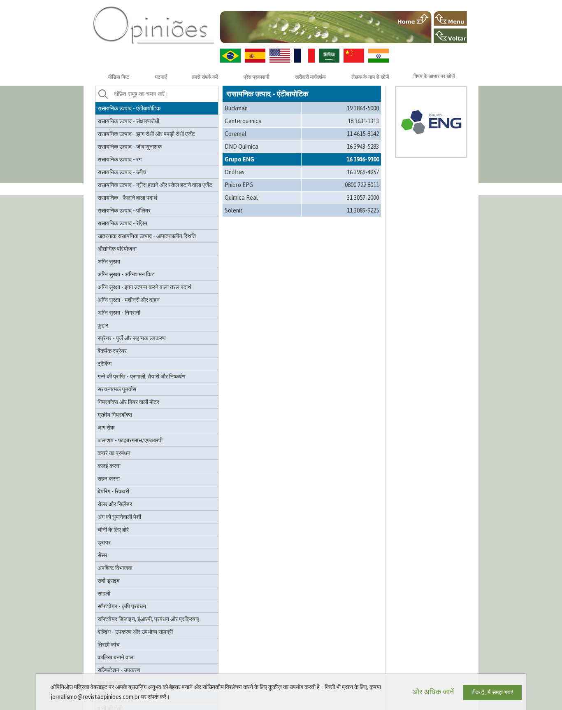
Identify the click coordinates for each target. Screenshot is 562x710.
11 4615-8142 (363, 134)
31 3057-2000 (363, 197)
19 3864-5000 (363, 108)
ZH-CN (354, 56)
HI (378, 56)
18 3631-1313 (363, 121)
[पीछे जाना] (450, 35)
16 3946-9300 (362, 159)
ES (255, 56)
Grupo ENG (239, 159)
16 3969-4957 (363, 172)
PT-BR (230, 56)
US (279, 56)
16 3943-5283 (363, 146)
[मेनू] (450, 18)
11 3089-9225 (363, 210)
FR (304, 56)
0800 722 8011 (362, 185)
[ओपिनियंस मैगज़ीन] (153, 25)
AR (329, 56)
